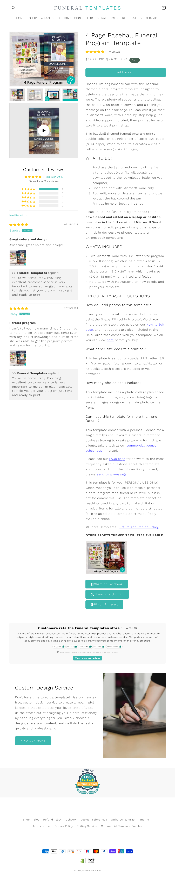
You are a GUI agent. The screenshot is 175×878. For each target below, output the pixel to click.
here (110, 340)
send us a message (111, 474)
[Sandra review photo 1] (17, 258)
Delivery (71, 819)
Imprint (144, 819)
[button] (13, 8)
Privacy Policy (64, 826)
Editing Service (87, 826)
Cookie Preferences (94, 819)
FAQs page (117, 458)
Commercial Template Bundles (121, 826)
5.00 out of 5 (53, 177)
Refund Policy (52, 819)
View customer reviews (87, 658)
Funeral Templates (91, 870)
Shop (26, 819)
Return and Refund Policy (139, 527)
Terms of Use (42, 826)
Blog (36, 819)
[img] (18, 225)
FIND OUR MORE (33, 740)
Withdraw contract (123, 819)
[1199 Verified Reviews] (87, 795)
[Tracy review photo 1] (17, 358)
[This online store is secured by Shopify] (87, 859)
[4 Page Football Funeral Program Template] (106, 572)
